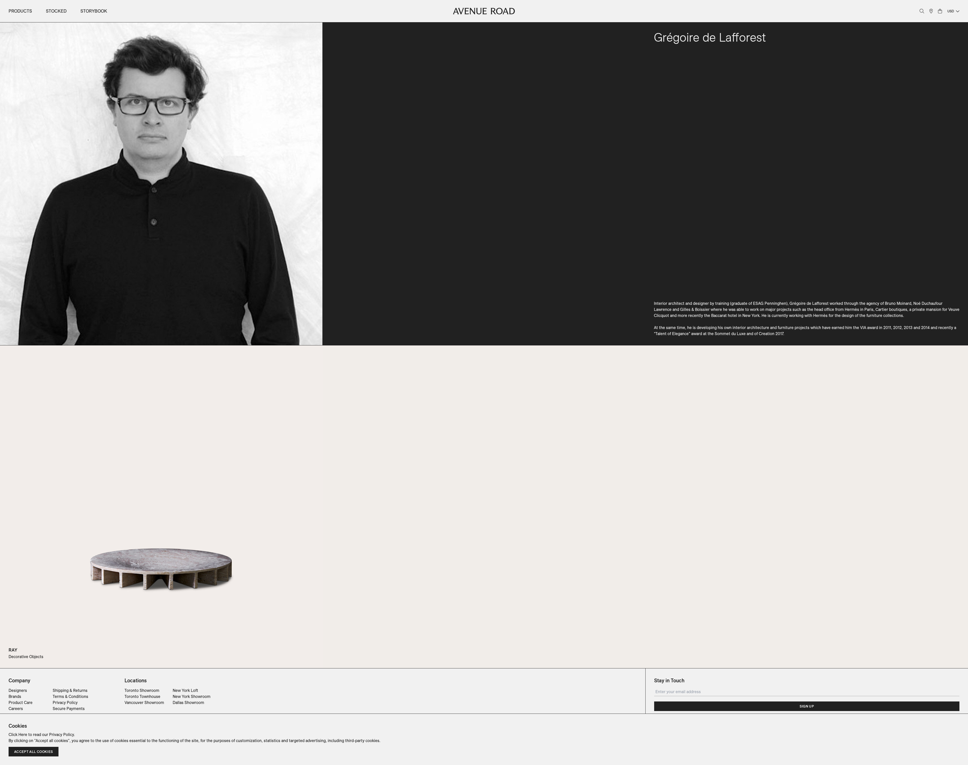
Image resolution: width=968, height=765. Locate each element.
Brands (15, 696)
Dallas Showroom (188, 702)
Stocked (56, 11)
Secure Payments (69, 708)
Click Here (18, 734)
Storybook (93, 11)
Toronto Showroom (142, 690)
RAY (13, 650)
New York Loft (185, 690)
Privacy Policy (65, 702)
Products (20, 11)
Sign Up (807, 706)
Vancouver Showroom (144, 702)
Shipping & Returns (70, 690)
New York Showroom (191, 696)
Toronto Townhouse (142, 696)
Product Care (21, 702)
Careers (16, 708)
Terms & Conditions (70, 696)
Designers (18, 690)
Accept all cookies (33, 751)
